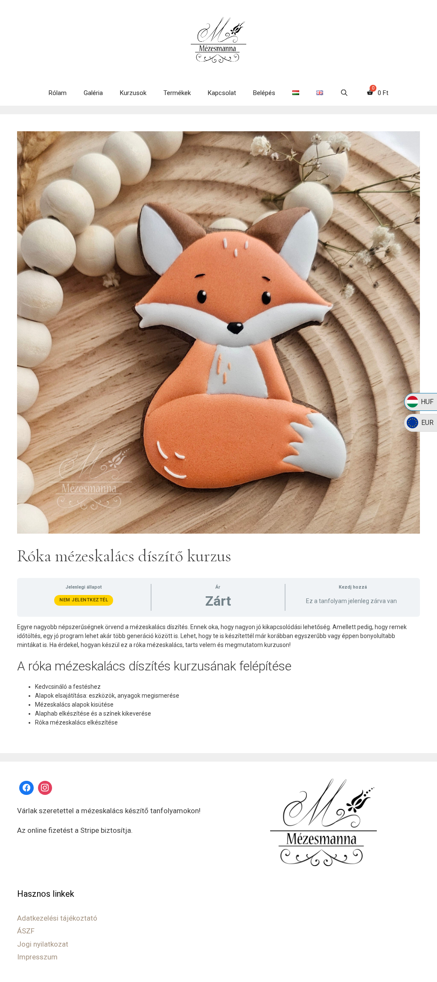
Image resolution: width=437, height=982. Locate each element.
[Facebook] (26, 788)
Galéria (93, 93)
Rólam (58, 93)
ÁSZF (26, 931)
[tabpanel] (218, 675)
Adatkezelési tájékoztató (57, 918)
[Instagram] (45, 788)
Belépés (264, 93)
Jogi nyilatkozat (42, 944)
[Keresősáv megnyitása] (344, 93)
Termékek (177, 93)
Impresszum (37, 957)
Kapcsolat (222, 93)
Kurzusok (133, 93)
